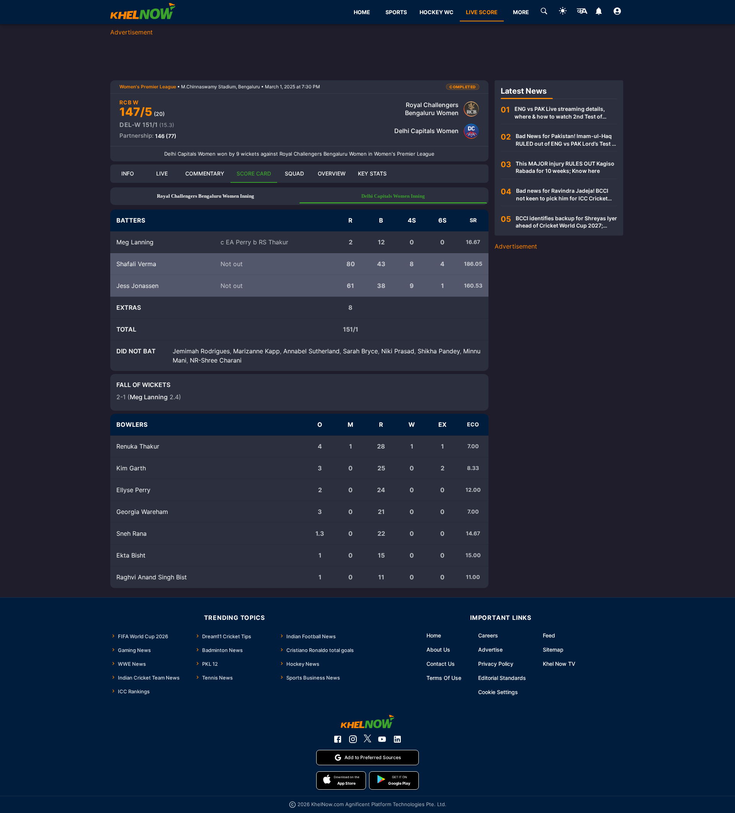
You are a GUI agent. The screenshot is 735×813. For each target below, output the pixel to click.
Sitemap (553, 649)
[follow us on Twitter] (367, 739)
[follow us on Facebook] (337, 739)
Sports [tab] (396, 12)
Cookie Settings (498, 692)
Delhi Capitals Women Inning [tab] (393, 196)
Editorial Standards (502, 678)
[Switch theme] (563, 12)
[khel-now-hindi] (582, 12)
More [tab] (521, 12)
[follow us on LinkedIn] (397, 739)
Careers (488, 635)
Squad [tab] (294, 173)
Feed (549, 635)
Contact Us (440, 663)
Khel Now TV (559, 663)
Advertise (490, 649)
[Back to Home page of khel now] (142, 12)
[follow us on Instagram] (353, 739)
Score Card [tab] (254, 173)
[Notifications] (598, 12)
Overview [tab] (332, 173)
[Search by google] (544, 12)
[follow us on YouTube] (382, 739)
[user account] (617, 12)
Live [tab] (162, 173)
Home (433, 635)
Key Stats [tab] (372, 173)
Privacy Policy (495, 663)
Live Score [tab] (482, 12)
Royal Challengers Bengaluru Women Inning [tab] (205, 196)
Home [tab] (362, 12)
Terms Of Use (443, 678)
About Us (438, 649)
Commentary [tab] (204, 173)
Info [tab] (127, 173)
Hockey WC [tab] (437, 12)
